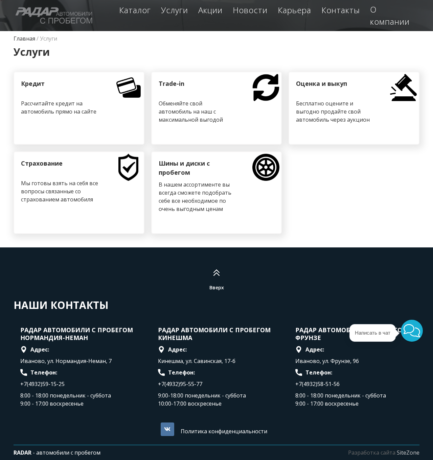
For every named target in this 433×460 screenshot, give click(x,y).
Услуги (174, 10)
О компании (390, 15)
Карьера (294, 10)
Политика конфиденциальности (224, 431)
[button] (412, 331)
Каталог (135, 10)
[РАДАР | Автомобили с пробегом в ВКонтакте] (167, 429)
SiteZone (408, 452)
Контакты (340, 10)
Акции (210, 10)
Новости (250, 10)
